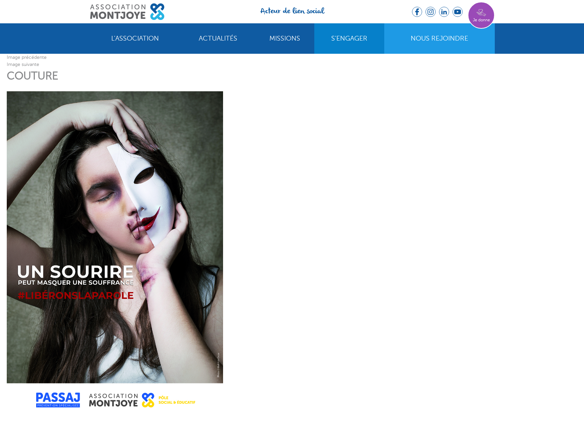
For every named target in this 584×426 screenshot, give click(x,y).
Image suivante (23, 64)
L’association (135, 38)
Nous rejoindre (439, 38)
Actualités (218, 38)
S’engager (349, 38)
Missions (284, 38)
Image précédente (27, 57)
